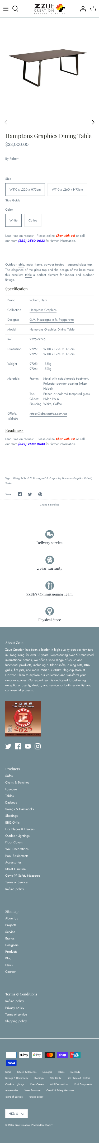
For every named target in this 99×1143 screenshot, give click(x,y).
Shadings (11, 815)
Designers (11, 945)
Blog (8, 958)
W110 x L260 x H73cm (67, 189)
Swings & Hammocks (19, 809)
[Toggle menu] (6, 9)
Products (11, 951)
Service (10, 931)
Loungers (11, 789)
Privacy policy (14, 1007)
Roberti (14, 158)
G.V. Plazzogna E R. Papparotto (43, 478)
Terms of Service (16, 882)
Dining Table (19, 478)
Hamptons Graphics (43, 310)
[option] (49, 66)
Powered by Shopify (42, 1125)
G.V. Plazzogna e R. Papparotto (52, 319)
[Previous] (6, 122)
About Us (11, 918)
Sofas (9, 775)
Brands (10, 938)
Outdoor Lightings (17, 835)
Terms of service (16, 1014)
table (21, 264)
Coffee (33, 220)
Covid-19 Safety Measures (22, 875)
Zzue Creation (22, 1125)
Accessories (13, 862)
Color (9, 209)
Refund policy (14, 889)
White (13, 220)
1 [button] (39, 121)
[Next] (93, 122)
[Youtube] (28, 746)
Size (8, 179)
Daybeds (11, 802)
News (9, 965)
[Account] (81, 9)
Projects (10, 925)
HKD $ (13, 1113)
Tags (7, 478)
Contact (10, 971)
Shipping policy (16, 1021)
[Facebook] (18, 746)
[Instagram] (38, 746)
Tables (8, 483)
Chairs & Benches (49, 505)
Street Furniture (15, 869)
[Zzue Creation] (49, 9)
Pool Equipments (16, 855)
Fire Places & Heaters (20, 829)
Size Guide (12, 200)
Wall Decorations (17, 849)
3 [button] (60, 121)
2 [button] (49, 121)
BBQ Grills (12, 822)
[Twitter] (8, 746)
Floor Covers (14, 842)
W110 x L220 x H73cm (25, 189)
